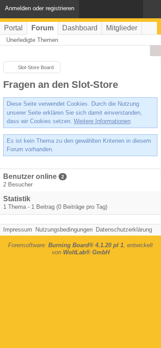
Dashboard (79, 28)
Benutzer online (30, 176)
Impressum (17, 229)
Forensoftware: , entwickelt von (80, 249)
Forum (42, 28)
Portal (13, 28)
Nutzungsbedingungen (64, 229)
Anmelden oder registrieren (39, 8)
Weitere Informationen (102, 121)
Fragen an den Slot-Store (60, 84)
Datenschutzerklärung (124, 229)
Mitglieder (121, 28)
